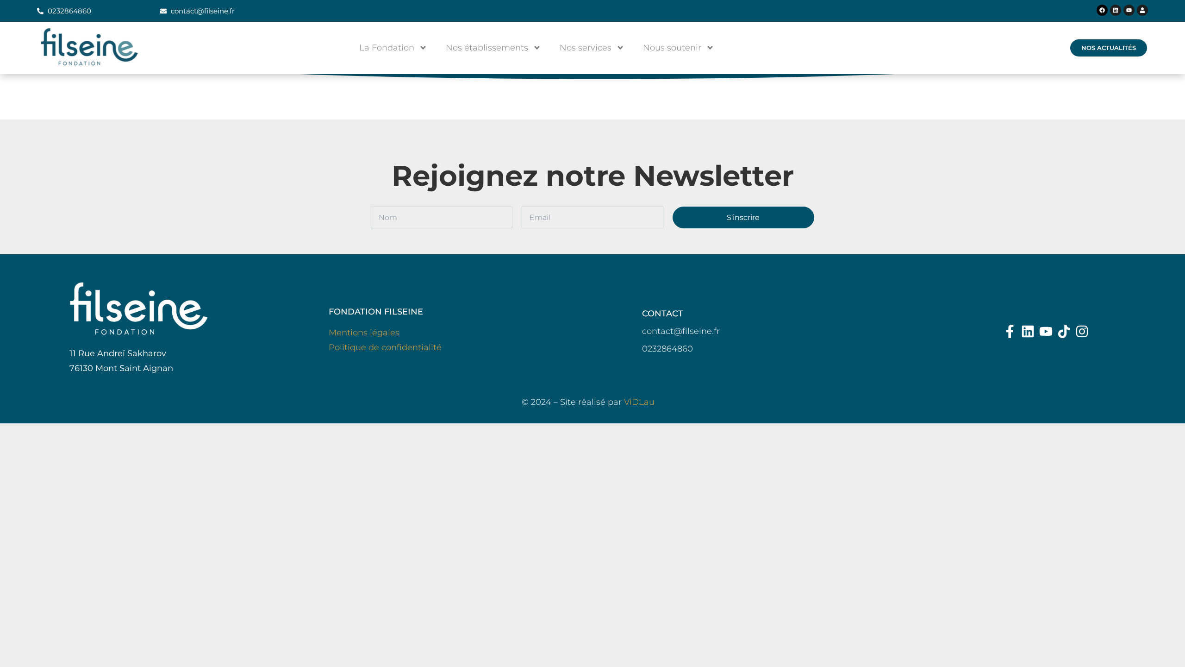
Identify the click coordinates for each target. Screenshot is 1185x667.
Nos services (585, 48)
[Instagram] (1082, 331)
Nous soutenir (672, 48)
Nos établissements (487, 48)
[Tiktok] (1064, 331)
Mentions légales (364, 332)
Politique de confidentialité (385, 347)
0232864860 (667, 349)
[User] (1142, 10)
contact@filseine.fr (681, 331)
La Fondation (386, 48)
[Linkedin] (1115, 10)
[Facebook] (1102, 10)
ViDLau (639, 402)
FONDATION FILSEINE (376, 312)
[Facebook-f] (1010, 331)
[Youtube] (1129, 10)
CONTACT (662, 313)
